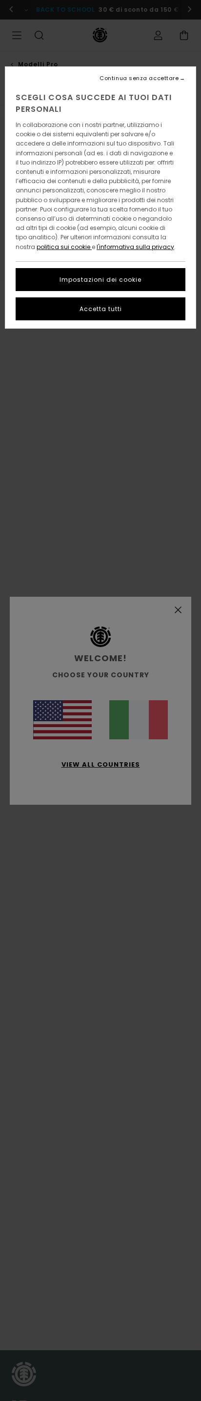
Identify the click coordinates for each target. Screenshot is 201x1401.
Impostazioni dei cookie (100, 279)
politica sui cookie (64, 247)
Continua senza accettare (139, 78)
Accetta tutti (101, 309)
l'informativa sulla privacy (135, 247)
